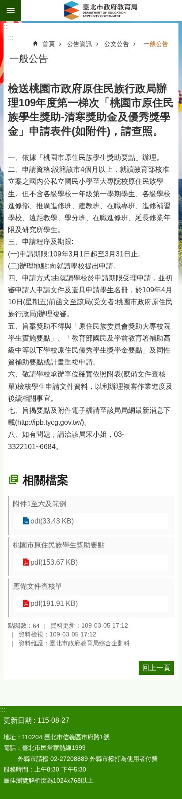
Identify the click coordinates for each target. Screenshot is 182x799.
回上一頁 (156, 667)
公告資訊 (79, 43)
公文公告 (116, 43)
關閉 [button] (10, 10)
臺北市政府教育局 (101, 10)
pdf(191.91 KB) (54, 603)
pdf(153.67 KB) (54, 562)
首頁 (48, 43)
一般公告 (156, 43)
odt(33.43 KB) (52, 521)
